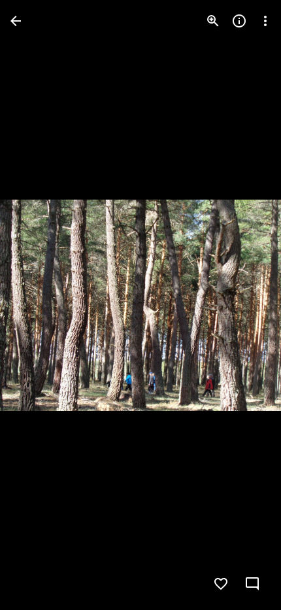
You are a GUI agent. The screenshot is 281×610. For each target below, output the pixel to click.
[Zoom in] (213, 21)
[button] (36, 305)
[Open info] (239, 21)
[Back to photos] (15, 21)
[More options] (265, 21)
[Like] (221, 584)
